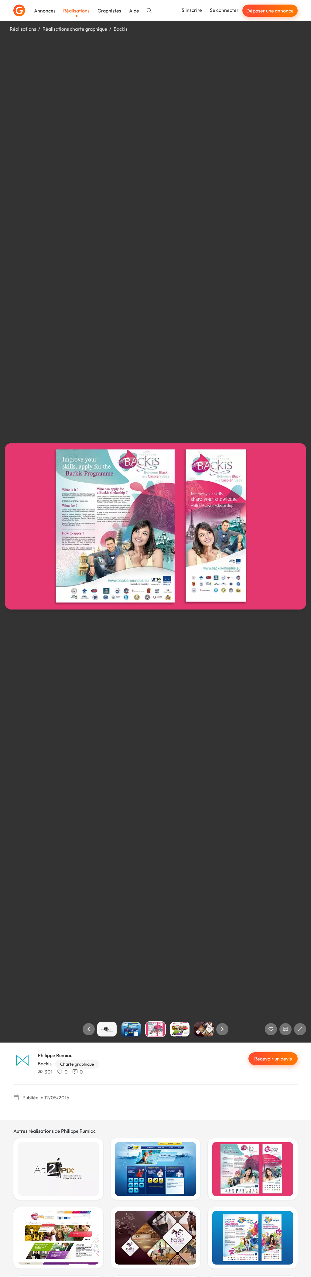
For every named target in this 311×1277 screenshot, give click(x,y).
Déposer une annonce (270, 11)
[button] (89, 1029)
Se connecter (224, 10)
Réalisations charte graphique (75, 29)
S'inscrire (192, 10)
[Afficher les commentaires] (285, 1029)
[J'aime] (271, 1029)
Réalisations (76, 11)
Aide (134, 11)
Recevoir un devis (273, 1059)
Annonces (45, 11)
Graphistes (109, 11)
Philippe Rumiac (55, 1055)
